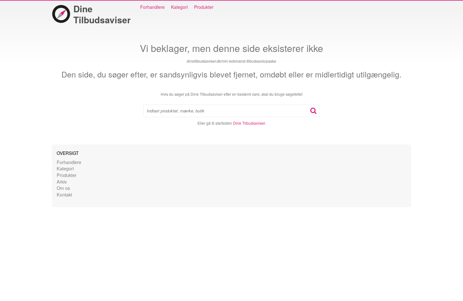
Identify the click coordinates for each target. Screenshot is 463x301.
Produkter (204, 7)
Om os (63, 188)
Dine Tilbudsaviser (102, 14)
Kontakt (64, 194)
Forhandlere (152, 7)
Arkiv (62, 181)
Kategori (179, 7)
